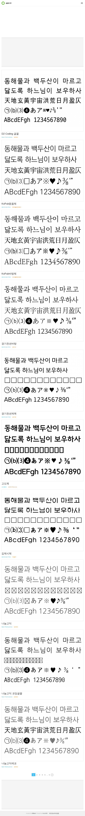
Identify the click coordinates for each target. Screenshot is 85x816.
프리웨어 (4, 487)
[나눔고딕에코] (42, 730)
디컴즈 (14, 557)
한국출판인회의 (16, 207)
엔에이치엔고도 (12, 487)
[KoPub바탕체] (42, 240)
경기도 (14, 347)
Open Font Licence (7, 137)
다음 (52, 775)
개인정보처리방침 (54, 813)
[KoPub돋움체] (42, 170)
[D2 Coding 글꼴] (42, 100)
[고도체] (42, 450)
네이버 (16, 137)
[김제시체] (42, 520)
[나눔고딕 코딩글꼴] (42, 660)
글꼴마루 (9, 3)
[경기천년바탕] (42, 310)
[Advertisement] (42, 15)
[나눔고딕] (42, 590)
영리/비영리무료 (6, 207)
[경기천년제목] (42, 380)
